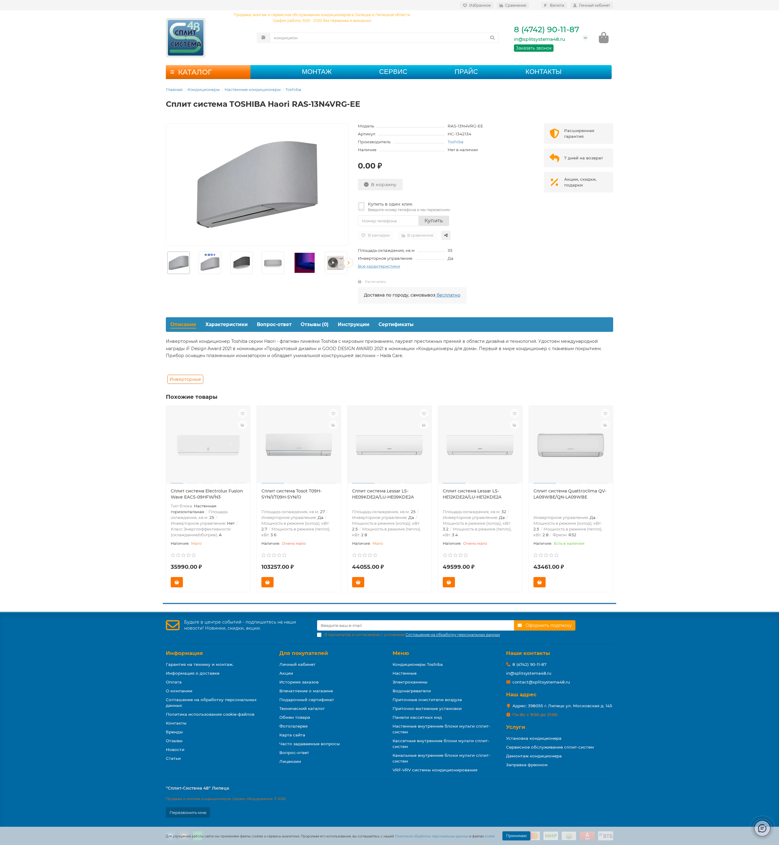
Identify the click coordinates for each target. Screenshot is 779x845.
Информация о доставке (192, 673)
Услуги (515, 727)
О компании (179, 690)
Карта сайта (292, 734)
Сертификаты (396, 324)
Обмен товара (294, 717)
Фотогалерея (293, 726)
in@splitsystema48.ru (539, 39)
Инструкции (353, 324)
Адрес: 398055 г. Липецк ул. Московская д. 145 (562, 705)
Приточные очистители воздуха (427, 699)
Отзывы (174, 740)
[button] (166, 263)
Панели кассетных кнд (417, 717)
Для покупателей (303, 653)
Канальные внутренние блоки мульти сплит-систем (441, 758)
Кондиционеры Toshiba (418, 664)
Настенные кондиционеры (253, 89)
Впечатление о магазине (306, 690)
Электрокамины (410, 682)
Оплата (174, 682)
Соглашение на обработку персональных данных (211, 702)
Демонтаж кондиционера (534, 755)
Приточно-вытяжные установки (427, 708)
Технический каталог (302, 708)
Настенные (405, 673)
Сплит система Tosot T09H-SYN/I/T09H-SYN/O (291, 494)
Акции (286, 673)
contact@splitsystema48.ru (541, 682)
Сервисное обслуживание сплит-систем (550, 747)
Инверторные (185, 379)
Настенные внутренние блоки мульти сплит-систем (441, 729)
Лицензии (290, 761)
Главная (174, 89)
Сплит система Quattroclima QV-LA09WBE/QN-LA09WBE (569, 494)
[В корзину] (177, 582)
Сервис (393, 71)
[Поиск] (492, 38)
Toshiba (293, 89)
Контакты (543, 71)
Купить (433, 221)
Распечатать (375, 282)
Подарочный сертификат (306, 699)
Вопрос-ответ (274, 324)
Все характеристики (379, 266)
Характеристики (226, 324)
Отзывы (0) (315, 324)
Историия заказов (299, 682)
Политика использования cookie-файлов (210, 714)
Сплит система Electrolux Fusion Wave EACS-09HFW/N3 (207, 494)
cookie (490, 836)
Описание (183, 324)
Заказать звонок (534, 48)
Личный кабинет (297, 664)
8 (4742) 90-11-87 (546, 29)
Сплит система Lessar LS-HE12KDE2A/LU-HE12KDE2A (472, 494)
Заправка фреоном (527, 764)
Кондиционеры (203, 89)
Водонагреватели (412, 690)
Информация (184, 653)
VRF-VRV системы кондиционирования (435, 769)
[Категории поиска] (263, 38)
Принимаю (516, 835)
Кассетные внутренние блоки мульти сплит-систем (441, 743)
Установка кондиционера (533, 738)
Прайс (466, 71)
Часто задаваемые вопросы (309, 743)
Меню (401, 653)
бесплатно (447, 295)
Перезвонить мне (187, 812)
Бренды (174, 731)
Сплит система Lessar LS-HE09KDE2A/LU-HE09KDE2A (383, 494)
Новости (175, 749)
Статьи (173, 758)
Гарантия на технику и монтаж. (199, 664)
